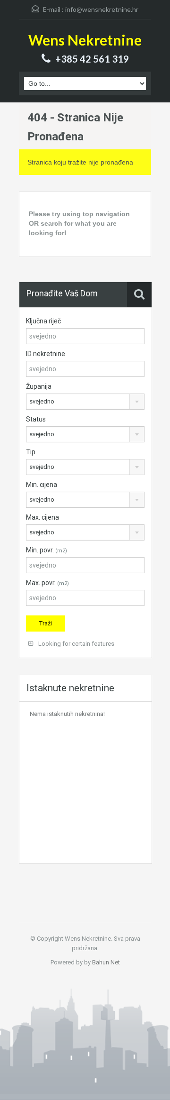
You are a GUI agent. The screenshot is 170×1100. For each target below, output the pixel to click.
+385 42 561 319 (92, 59)
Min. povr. (46, 550)
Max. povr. (47, 583)
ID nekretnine (45, 354)
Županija (38, 386)
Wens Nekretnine (85, 39)
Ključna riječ (43, 321)
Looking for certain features (75, 643)
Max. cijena (42, 517)
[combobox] (85, 402)
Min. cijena (41, 484)
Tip (30, 452)
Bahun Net (106, 962)
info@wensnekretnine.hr (101, 9)
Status (36, 419)
